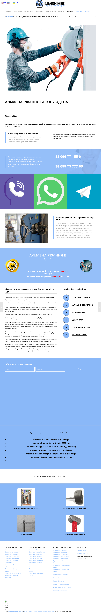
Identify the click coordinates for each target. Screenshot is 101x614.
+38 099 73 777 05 (68, 166)
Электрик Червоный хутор (37, 552)
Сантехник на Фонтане (11, 552)
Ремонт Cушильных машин (61, 584)
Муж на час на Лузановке (61, 556)
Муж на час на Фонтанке (60, 559)
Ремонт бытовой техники (60, 574)
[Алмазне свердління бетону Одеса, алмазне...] (1, 307)
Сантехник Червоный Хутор (13, 573)
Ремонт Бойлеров (58, 581)
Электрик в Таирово (35, 550)
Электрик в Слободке (35, 558)
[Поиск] (95, 16)
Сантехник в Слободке (11, 554)
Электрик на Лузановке (36, 560)
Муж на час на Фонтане (60, 552)
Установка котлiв (81, 327)
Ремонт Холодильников (60, 591)
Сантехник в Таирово (11, 550)
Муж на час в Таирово (59, 550)
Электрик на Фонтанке (35, 562)
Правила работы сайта (48, 611)
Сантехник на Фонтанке (12, 558)
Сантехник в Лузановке (12, 556)
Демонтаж (77, 319)
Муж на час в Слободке (60, 554)
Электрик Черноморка (35, 554)
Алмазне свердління (83, 305)
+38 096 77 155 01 (68, 156)
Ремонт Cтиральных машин (61, 578)
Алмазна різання (81, 297)
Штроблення (78, 312)
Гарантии (21, 611)
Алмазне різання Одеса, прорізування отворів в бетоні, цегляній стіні (30, 17)
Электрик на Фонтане (35, 556)
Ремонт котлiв (79, 334)
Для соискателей (37, 611)
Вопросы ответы (28, 611)
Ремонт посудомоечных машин (62, 587)
